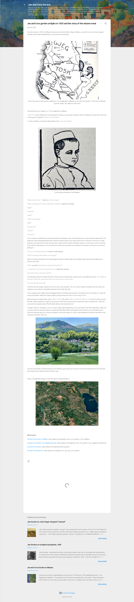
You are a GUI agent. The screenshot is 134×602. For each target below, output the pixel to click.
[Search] (109, 5)
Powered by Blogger (68, 593)
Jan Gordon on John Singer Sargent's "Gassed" (46, 522)
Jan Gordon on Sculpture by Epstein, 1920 (44, 545)
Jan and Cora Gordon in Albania (37, 439)
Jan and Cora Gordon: (34, 447)
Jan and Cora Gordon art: (35, 451)
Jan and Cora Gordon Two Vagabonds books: (42, 443)
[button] (105, 23)
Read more (102, 539)
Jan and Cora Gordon (39, 4)
